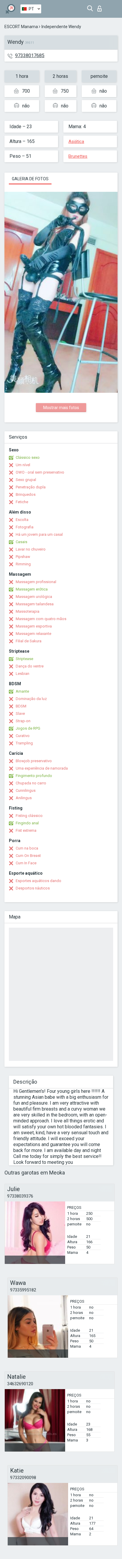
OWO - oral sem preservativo (40, 472)
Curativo (23, 735)
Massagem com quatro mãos (41, 619)
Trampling (24, 743)
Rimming (23, 564)
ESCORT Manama (21, 26)
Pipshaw (23, 556)
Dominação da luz (31, 698)
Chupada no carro (31, 783)
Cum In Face (26, 863)
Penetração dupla (31, 487)
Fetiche (22, 502)
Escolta (22, 519)
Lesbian (22, 673)
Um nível (23, 465)
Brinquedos (26, 494)
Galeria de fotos (30, 178)
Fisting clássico (29, 815)
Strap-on (23, 721)
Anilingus (24, 798)
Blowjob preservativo (34, 761)
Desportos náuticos (33, 888)
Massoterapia (27, 611)
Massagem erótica (32, 589)
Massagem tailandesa (35, 604)
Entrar (100, 6)
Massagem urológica (34, 596)
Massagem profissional (36, 582)
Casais (21, 542)
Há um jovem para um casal (39, 534)
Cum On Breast (28, 855)
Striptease (24, 659)
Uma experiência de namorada (42, 768)
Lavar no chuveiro (31, 549)
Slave (20, 713)
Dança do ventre (30, 666)
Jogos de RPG (28, 728)
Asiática (76, 141)
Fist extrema (26, 830)
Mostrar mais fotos (61, 407)
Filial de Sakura (28, 641)
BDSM (21, 706)
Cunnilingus (26, 790)
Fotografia (24, 527)
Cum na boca (27, 848)
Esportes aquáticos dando (38, 881)
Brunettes (77, 156)
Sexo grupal (26, 479)
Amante (22, 691)
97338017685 (29, 55)
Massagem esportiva (34, 626)
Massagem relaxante (33, 633)
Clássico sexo (28, 457)
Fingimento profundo (34, 775)
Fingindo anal (27, 823)
